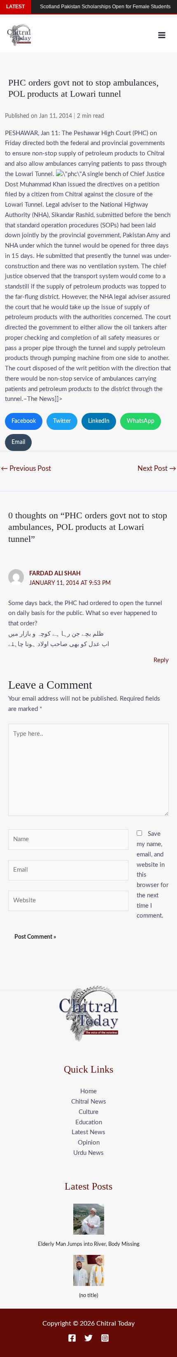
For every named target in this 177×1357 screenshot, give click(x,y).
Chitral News (88, 1102)
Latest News (88, 1132)
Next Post (156, 468)
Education (88, 1122)
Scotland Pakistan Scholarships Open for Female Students (97, 7)
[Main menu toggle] (162, 35)
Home (88, 1091)
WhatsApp (140, 421)
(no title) (88, 1295)
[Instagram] (105, 1338)
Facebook (24, 421)
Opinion (89, 1143)
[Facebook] (72, 1338)
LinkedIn (98, 421)
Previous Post (26, 468)
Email (18, 442)
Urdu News (88, 1153)
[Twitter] (88, 1338)
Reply (161, 660)
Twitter (62, 421)
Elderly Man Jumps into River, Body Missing (89, 1244)
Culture (88, 1112)
